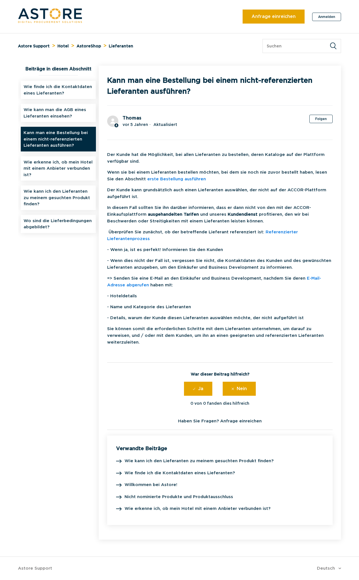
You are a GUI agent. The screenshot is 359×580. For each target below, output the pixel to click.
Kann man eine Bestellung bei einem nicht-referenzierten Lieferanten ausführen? (56, 139)
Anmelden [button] (326, 17)
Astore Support (34, 46)
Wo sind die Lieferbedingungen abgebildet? (58, 224)
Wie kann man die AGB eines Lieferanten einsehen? (55, 113)
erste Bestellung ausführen (176, 178)
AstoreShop (89, 46)
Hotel (63, 46)
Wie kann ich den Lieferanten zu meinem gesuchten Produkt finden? (57, 197)
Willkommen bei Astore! (151, 484)
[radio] (198, 389)
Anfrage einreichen (274, 16)
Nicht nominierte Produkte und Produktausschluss (179, 496)
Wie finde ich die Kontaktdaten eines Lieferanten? (58, 90)
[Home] (50, 21)
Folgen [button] (321, 119)
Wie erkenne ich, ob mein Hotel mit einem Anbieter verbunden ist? (58, 168)
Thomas (132, 118)
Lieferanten (121, 46)
